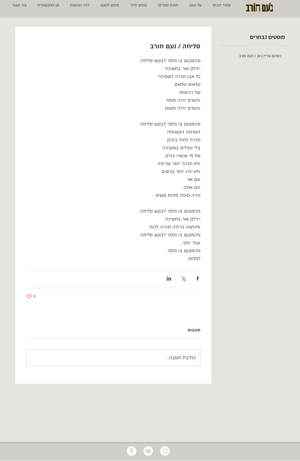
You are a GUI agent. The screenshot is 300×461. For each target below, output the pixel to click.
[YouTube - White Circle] (148, 451)
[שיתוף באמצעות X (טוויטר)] (183, 278)
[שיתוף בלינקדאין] (169, 278)
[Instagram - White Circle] (165, 451)
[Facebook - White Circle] (131, 451)
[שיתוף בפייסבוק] (197, 278)
